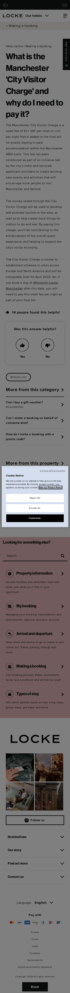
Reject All (35, 498)
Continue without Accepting (52, 470)
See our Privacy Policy (50, 487)
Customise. (35, 518)
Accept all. (35, 508)
